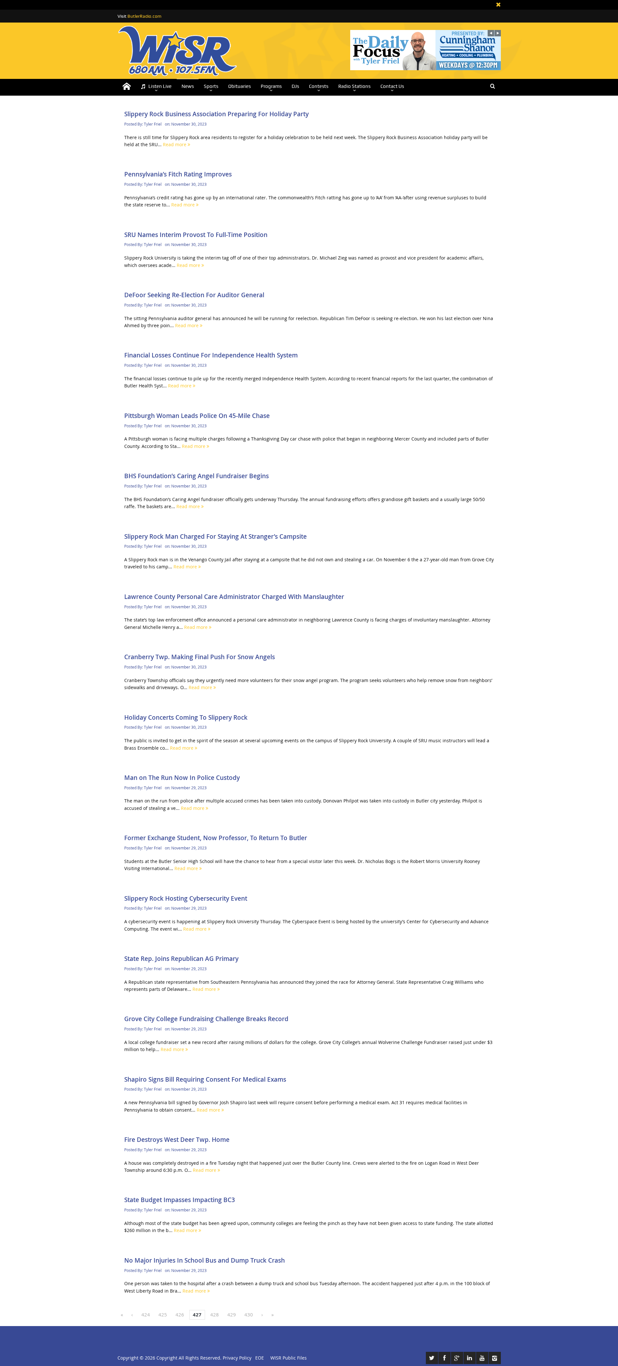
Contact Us (392, 86)
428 (214, 1314)
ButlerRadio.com (144, 16)
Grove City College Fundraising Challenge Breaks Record (206, 1019)
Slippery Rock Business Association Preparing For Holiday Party (216, 114)
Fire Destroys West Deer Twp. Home (176, 1139)
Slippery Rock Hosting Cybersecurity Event (185, 898)
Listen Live (160, 86)
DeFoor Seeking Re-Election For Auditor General (194, 295)
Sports (211, 86)
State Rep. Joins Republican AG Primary (181, 958)
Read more (175, 144)
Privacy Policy (237, 1358)
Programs (271, 86)
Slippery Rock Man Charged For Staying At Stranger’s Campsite (215, 536)
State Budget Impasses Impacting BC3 (179, 1200)
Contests (318, 86)
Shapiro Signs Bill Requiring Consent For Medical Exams (205, 1079)
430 (248, 1314)
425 (162, 1314)
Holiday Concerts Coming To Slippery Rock (186, 717)
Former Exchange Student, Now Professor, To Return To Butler (215, 838)
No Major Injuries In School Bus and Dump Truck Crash (204, 1260)
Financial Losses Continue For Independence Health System (211, 355)
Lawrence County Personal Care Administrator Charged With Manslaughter (234, 597)
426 (179, 1314)
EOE (258, 1358)
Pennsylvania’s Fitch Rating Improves (178, 174)
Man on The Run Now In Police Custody (182, 777)
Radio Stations (354, 86)
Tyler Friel (153, 124)
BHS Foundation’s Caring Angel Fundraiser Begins (196, 476)
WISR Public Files (288, 1358)
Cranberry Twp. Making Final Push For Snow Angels (199, 657)
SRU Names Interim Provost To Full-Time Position (195, 235)
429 (231, 1314)
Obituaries (239, 86)
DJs (295, 86)
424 (145, 1314)
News (188, 86)
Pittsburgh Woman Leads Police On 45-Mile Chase (197, 416)
